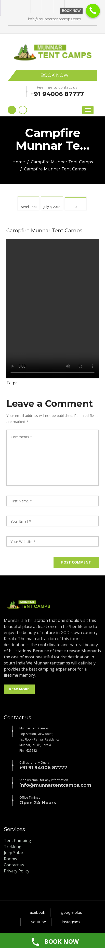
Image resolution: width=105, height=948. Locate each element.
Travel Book (28, 206)
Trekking (12, 846)
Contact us (14, 865)
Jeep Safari (14, 852)
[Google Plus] (36, 6)
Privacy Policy (16, 871)
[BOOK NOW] (93, 11)
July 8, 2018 (52, 206)
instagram (71, 922)
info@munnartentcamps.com (54, 19)
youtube (38, 922)
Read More (19, 689)
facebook (37, 912)
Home (18, 162)
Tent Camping (17, 840)
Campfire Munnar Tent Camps (62, 162)
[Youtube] (58, 6)
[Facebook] (47, 6)
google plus (71, 912)
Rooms (10, 859)
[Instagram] (69, 6)
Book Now (55, 75)
